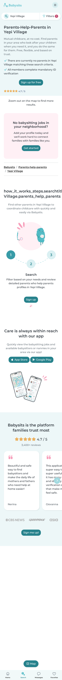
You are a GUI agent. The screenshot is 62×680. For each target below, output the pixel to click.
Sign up (31, 299)
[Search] (6, 16)
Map (33, 663)
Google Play (43, 359)
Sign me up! (31, 532)
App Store (21, 359)
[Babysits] (13, 5)
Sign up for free (31, 82)
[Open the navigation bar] (55, 5)
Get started (31, 148)
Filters (51, 16)
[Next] (57, 480)
